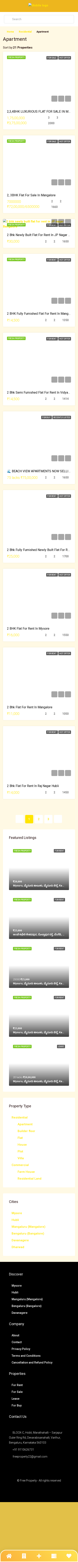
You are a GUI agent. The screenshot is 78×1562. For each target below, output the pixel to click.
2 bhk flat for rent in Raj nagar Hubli (33, 786)
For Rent (52, 225)
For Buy (46, 417)
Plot (20, 1151)
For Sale (52, 58)
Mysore (17, 1213)
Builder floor (26, 1131)
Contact (17, 1342)
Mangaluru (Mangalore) (28, 1227)
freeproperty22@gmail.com (30, 1456)
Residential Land (29, 1178)
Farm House (26, 1172)
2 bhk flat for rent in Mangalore (29, 707)
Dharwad (18, 1247)
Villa (21, 1158)
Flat (20, 1138)
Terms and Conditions (26, 1355)
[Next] (58, 819)
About (15, 1335)
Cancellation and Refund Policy (32, 1362)
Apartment (25, 1124)
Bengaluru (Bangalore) (28, 1233)
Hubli (15, 1220)
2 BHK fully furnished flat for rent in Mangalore (41, 314)
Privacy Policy (21, 1349)
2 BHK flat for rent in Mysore (28, 628)
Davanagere (20, 1240)
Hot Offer (64, 58)
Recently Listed (61, 417)
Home (10, 31)
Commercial (20, 1165)
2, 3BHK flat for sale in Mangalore (31, 195)
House (22, 1144)
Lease (15, 1398)
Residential (25, 31)
